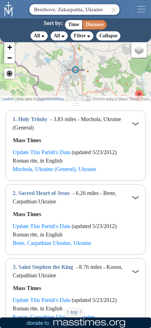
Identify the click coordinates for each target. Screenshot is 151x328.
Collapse (108, 35)
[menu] (141, 9)
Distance (95, 24)
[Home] (9, 8)
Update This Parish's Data (41, 152)
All (37, 35)
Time (73, 24)
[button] (136, 92)
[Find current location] (9, 73)
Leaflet (7, 98)
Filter (80, 35)
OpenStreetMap (50, 98)
